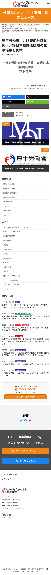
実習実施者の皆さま (10, 193)
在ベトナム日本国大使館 (11, 276)
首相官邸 (6, 271)
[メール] (4, 515)
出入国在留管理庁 (9, 236)
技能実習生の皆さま (10, 197)
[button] (25, 451)
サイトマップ (6, 479)
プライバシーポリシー (9, 474)
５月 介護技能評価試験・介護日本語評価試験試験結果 (25, 67)
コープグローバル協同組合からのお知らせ (17, 227)
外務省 (5, 254)
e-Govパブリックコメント (12, 285)
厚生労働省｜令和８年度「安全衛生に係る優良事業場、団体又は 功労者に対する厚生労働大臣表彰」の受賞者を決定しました (25, 341)
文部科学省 (7, 267)
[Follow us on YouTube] (9, 515)
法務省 (5, 245)
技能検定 (6, 206)
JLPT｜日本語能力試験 (10, 280)
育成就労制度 (7, 202)
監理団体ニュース (22, 115)
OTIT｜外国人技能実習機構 (12, 232)
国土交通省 (7, 263)
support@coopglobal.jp (17, 508)
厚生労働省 (19, 113)
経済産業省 (7, 249)
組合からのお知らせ (10, 184)
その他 (5, 289)
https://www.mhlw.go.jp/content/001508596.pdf (30, 88)
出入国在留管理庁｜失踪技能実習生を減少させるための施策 (25, 364)
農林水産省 (7, 258)
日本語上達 (7, 210)
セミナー (6, 215)
